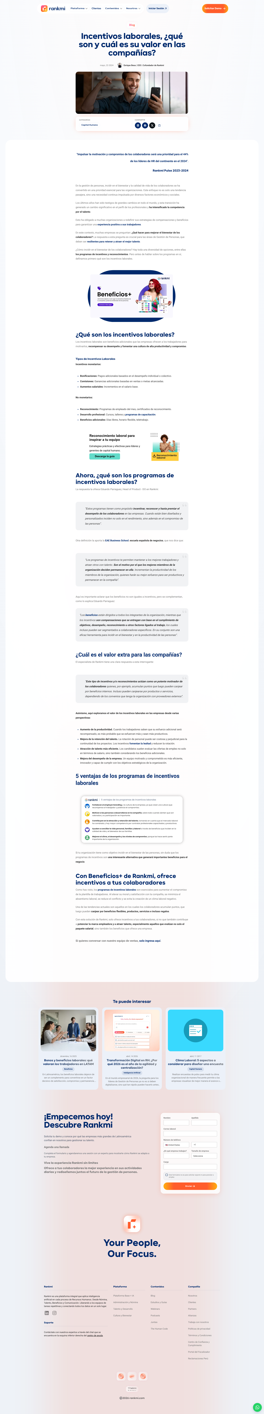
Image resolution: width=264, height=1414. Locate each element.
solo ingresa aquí (149, 940)
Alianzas (192, 1315)
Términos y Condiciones (200, 1335)
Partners (192, 1309)
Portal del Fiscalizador (199, 1352)
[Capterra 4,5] (132, 1389)
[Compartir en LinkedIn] (138, 125)
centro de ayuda (95, 1335)
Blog (153, 1295)
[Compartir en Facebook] (145, 125)
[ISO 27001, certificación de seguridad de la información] (121, 1376)
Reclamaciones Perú (198, 1358)
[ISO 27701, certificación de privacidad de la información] (143, 1376)
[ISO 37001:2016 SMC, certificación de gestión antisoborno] (132, 1376)
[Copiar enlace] (159, 125)
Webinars (155, 1309)
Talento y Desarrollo (123, 1309)
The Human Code (159, 1328)
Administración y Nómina (125, 1302)
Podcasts (155, 1315)
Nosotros (192, 1295)
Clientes (192, 1302)
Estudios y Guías (159, 1302)
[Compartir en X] (152, 125)
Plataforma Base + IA (123, 1295)
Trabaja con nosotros (198, 1322)
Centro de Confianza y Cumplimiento (199, 1344)
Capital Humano (89, 125)
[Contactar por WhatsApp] (257, 1407)
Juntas (154, 1322)
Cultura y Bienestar (122, 1315)
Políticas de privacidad (199, 1328)
